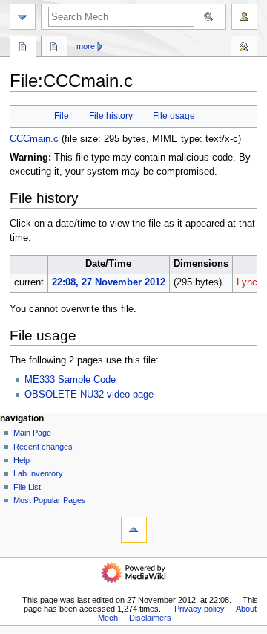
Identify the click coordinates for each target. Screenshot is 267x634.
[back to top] (134, 530)
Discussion (54, 48)
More (85, 46)
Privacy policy (199, 608)
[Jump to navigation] (23, 17)
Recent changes (43, 446)
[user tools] (244, 17)
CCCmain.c (34, 139)
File (61, 116)
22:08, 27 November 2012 (108, 282)
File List (27, 486)
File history (111, 116)
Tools (244, 48)
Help (21, 460)
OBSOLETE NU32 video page (89, 394)
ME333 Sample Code (70, 380)
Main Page (32, 432)
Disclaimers (150, 617)
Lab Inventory (38, 473)
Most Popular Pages (49, 500)
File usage (174, 116)
